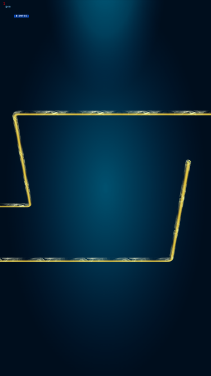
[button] (8, 15)
